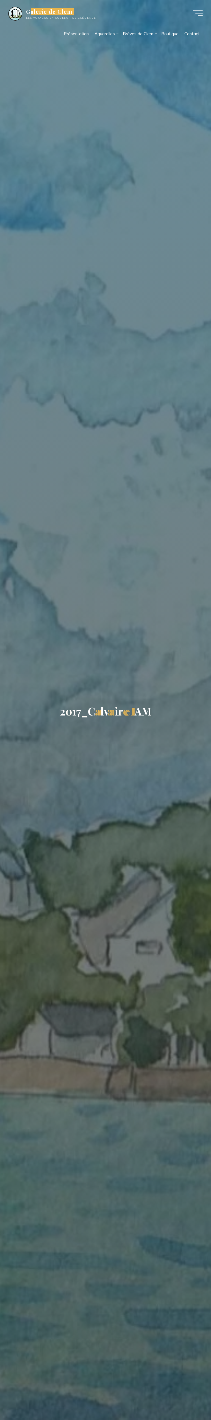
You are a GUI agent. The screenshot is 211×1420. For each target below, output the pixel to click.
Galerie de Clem (49, 11)
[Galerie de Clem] (15, 13)
